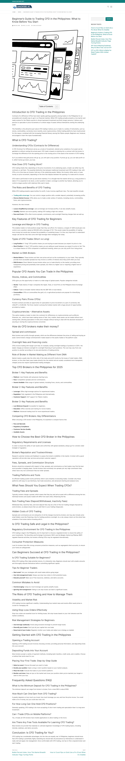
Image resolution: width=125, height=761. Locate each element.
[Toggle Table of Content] (56, 106)
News (19, 12)
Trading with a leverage (21, 195)
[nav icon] (111, 6)
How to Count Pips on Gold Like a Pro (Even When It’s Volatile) (102, 29)
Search (109, 19)
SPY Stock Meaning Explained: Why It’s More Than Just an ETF (101, 46)
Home (14, 12)
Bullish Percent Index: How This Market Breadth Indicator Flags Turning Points (101, 41)
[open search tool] (108, 6)
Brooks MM (16, 25)
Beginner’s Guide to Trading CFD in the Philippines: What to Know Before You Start (101, 34)
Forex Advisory (36, 25)
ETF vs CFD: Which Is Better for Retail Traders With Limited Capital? (101, 52)
